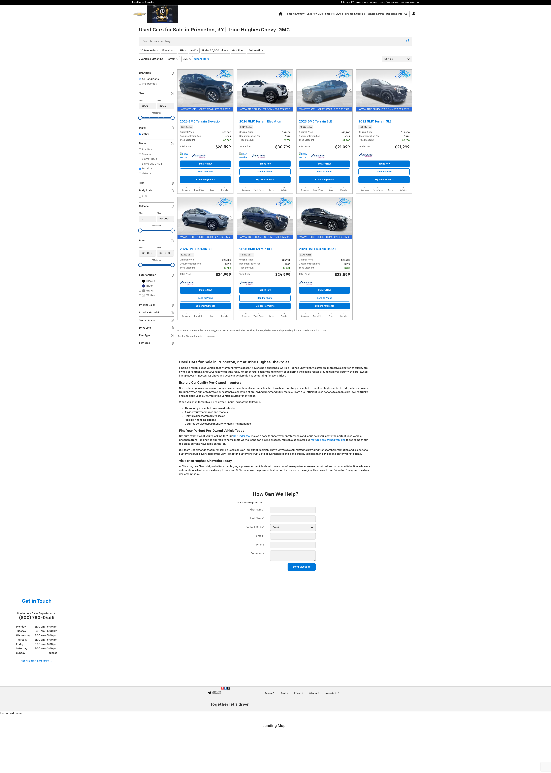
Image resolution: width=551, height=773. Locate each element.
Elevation (168, 50)
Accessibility (331, 693)
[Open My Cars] (413, 14)
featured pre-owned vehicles (328, 440)
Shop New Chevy (295, 14)
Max (159, 101)
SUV (183, 50)
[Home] (139, 14)
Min (140, 101)
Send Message (302, 567)
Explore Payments (205, 180)
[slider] (140, 118)
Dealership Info (394, 14)
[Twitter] (228, 688)
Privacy (297, 693)
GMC (185, 59)
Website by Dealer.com (214, 692)
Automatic (256, 50)
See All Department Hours (35, 661)
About (283, 693)
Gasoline (238, 50)
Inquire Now (205, 164)
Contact (269, 693)
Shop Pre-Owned (334, 14)
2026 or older (149, 50)
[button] (205, 127)
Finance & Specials (355, 14)
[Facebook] (225, 688)
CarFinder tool (241, 436)
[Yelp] (222, 688)
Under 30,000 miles (215, 50)
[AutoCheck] (199, 156)
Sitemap (313, 693)
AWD (194, 50)
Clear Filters (201, 59)
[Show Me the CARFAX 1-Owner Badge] (185, 155)
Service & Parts (375, 14)
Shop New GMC (315, 14)
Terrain (171, 59)
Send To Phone (205, 172)
